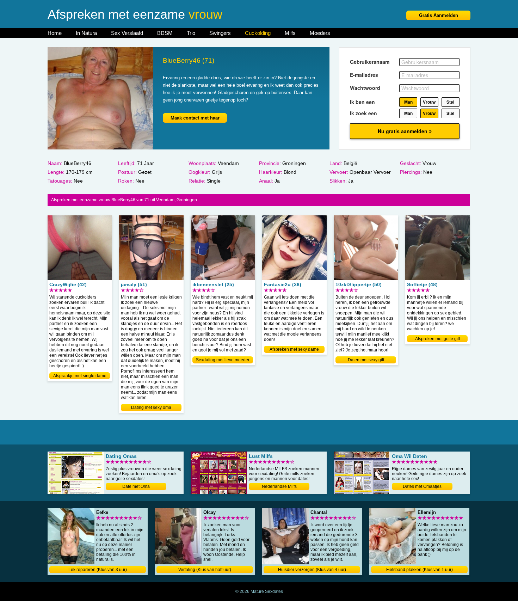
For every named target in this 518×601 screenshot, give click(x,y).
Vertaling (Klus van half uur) (204, 569)
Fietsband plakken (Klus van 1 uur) (419, 569)
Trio (191, 33)
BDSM (165, 33)
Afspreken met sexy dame (294, 349)
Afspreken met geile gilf (437, 338)
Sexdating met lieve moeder (222, 359)
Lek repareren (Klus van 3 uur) (97, 569)
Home (55, 33)
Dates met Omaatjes (422, 486)
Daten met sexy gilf (366, 359)
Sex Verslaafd (127, 33)
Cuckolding (258, 33)
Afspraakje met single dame (79, 375)
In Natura (86, 33)
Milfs (290, 33)
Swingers (220, 33)
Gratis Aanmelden (438, 15)
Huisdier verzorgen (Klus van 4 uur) (312, 569)
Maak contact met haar (195, 118)
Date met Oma (136, 486)
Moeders (320, 33)
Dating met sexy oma (151, 407)
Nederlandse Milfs (279, 486)
